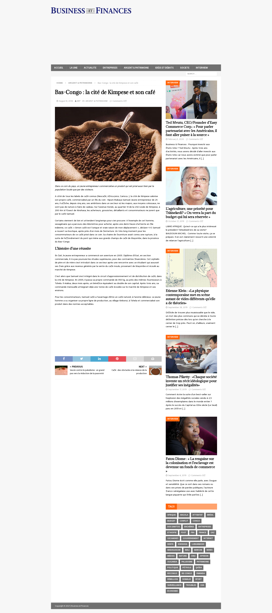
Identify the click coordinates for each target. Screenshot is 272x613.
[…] (202, 158)
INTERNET (208, 538)
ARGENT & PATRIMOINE (136, 67)
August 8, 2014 (66, 101)
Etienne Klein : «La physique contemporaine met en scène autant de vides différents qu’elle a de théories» (190, 297)
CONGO (196, 520)
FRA (192, 532)
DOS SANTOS (173, 526)
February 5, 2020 (176, 139)
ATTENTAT (198, 514)
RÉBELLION (172, 579)
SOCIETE (184, 67)
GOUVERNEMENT (191, 538)
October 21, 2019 (176, 221)
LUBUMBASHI (198, 544)
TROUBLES (191, 585)
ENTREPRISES (110, 67)
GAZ (213, 532)
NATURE (183, 556)
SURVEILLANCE (174, 585)
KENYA (170, 544)
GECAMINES (172, 538)
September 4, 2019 (177, 475)
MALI (187, 550)
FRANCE (202, 532)
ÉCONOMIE (172, 591)
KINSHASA (182, 544)
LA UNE (73, 67)
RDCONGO (172, 573)
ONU (193, 556)
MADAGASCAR (174, 550)
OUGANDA (172, 561)
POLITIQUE (172, 567)
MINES (209, 550)
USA (202, 585)
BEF (78, 101)
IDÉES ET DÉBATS (164, 67)
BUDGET (171, 520)
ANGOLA (184, 514)
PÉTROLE (186, 567)
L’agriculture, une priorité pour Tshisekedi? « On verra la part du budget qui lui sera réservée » (191, 213)
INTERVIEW (202, 67)
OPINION (204, 556)
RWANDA (200, 573)
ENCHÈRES (189, 526)
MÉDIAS (171, 556)
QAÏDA (199, 567)
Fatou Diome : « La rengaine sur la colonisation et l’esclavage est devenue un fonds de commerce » (190, 465)
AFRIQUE (171, 514)
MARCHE (198, 550)
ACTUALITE (90, 67)
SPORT (198, 579)
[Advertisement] (136, 41)
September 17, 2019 (177, 389)
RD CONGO (187, 573)
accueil (58, 67)
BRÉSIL (210, 514)
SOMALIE (186, 579)
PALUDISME (186, 561)
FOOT (183, 532)
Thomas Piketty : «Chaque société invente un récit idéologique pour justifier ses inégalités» (191, 381)
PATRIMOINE (203, 561)
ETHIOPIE (171, 532)
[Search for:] (201, 73)
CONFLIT (184, 520)
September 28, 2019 (177, 307)
